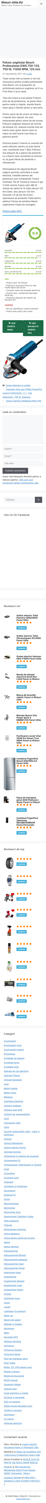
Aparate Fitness (12, 1075)
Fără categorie (11, 1221)
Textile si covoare (13, 1410)
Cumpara (22, 628)
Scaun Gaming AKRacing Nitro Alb (23, 401)
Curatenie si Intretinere (15, 1186)
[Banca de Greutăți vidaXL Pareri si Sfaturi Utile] (7, 699)
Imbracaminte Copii (14, 1264)
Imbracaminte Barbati (15, 1255)
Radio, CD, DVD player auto (18, 1367)
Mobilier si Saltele (13, 1324)
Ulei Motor (9, 1414)
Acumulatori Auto (13, 1045)
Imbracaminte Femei (14, 1268)
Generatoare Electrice (15, 1229)
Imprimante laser (12, 1272)
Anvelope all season (14, 1058)
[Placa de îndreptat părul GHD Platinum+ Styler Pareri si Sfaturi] (6, 802)
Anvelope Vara (11, 1067)
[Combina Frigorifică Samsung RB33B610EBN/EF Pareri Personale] (7, 822)
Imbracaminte (11, 1251)
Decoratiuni (9, 1190)
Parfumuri (9, 1346)
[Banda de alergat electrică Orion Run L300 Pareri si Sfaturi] (7, 678)
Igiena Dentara (11, 1246)
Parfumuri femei (12, 1354)
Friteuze (8, 1225)
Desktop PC (10, 1195)
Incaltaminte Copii (13, 1285)
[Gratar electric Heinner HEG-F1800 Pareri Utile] (7, 658)
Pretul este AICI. (12, 211)
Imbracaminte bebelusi (15, 1259)
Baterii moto (10, 1092)
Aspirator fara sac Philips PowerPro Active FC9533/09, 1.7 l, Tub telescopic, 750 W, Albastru (22, 393)
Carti (6, 1118)
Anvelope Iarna (11, 1062)
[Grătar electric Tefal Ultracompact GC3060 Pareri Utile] (7, 638)
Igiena (7, 1242)
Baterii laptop (10, 1088)
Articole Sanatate (13, 1080)
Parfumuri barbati (13, 1350)
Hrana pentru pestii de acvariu (19, 1238)
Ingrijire (7, 1294)
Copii (6, 1169)
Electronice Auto (12, 1212)
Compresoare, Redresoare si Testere (23, 1165)
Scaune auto (10, 1389)
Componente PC (12, 1160)
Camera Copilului (12, 1105)
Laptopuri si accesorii (15, 1311)
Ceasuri (8, 1139)
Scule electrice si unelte (18, 385)
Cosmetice (9, 1173)
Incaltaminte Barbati (14, 1281)
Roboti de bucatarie (14, 1376)
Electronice (9, 1208)
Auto (6, 1084)
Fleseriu (8, 1467)
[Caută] (38, 500)
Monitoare (9, 1328)
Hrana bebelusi (12, 1234)
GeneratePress (23, 1499)
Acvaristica (9, 1054)
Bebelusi (8, 1097)
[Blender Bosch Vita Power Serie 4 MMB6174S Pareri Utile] (6, 720)
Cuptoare (8, 1182)
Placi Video (9, 1363)
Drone (7, 1199)
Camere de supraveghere (17, 1114)
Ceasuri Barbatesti (13, 1143)
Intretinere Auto (12, 1298)
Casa (6, 1127)
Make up (8, 1315)
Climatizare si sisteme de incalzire (21, 1156)
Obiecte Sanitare (12, 1341)
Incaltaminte (10, 1277)
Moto (6, 1333)
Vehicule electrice (13, 1423)
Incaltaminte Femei (13, 1290)
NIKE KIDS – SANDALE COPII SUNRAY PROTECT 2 (22, 1480)
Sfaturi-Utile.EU (12, 2)
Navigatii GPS (11, 1337)
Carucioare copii (12, 1123)
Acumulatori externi (14, 1049)
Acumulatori (10, 1041)
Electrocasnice (11, 1203)
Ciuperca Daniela (12, 1477)
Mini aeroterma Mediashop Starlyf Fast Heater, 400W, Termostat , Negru (20, 1470)
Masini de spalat (12, 1320)
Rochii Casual (11, 1380)
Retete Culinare (12, 1371)
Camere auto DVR (13, 1110)
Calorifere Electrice (13, 1101)
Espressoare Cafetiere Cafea (18, 1216)
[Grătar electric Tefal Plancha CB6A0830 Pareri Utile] (7, 617)
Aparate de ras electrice (16, 1071)
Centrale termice (12, 1152)
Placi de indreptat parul (16, 1358)
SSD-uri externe (12, 1402)
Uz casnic (9, 1419)
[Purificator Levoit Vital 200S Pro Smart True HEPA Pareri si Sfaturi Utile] (7, 740)
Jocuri (7, 1302)
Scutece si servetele (14, 1397)
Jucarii (7, 1307)
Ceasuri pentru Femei (15, 1147)
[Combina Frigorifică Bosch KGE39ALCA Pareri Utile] (9, 789)
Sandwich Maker (12, 1384)
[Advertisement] (23, 31)
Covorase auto (11, 1178)
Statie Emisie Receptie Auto (18, 1406)
